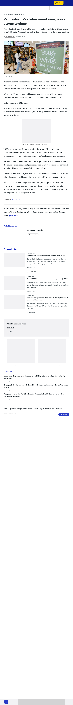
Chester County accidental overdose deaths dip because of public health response (47, 299)
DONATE (59, 3)
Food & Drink (34, 8)
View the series (33, 235)
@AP (10, 332)
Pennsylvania (44, 8)
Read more (10, 327)
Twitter (16, 199)
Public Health (55, 8)
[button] (6, 702)
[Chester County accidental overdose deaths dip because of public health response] (14, 303)
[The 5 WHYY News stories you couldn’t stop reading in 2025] (14, 284)
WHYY (7, 3)
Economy (24, 8)
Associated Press (10, 36)
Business (16, 8)
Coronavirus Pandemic (14, 14)
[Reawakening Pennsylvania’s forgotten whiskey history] (14, 261)
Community (8, 8)
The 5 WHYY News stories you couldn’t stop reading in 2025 (47, 279)
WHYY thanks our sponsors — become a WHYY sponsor (34, 144)
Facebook (12, 199)
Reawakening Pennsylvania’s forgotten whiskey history (46, 255)
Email (20, 199)
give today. (13, 215)
